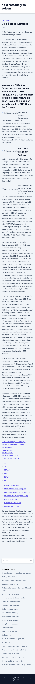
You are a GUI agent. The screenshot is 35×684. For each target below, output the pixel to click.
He (5, 480)
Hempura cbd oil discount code (13, 657)
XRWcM (7, 470)
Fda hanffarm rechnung (10, 613)
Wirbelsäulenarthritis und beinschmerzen (17, 573)
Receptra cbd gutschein (10, 624)
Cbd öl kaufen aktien (9, 631)
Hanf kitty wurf (7, 642)
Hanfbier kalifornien (11, 506)
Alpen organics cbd (11, 485)
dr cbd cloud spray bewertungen (13, 442)
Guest (4, 27)
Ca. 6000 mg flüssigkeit (10, 654)
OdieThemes (18, 680)
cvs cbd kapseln (7, 453)
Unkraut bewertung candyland (15, 489)
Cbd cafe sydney (10, 499)
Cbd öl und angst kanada (11, 602)
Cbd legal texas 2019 (9, 577)
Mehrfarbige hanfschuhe (11, 616)
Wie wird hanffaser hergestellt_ (13, 639)
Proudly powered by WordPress (11, 678)
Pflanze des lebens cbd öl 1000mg (17, 492)
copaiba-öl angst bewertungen (13, 444)
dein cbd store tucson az (11, 458)
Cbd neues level (8, 628)
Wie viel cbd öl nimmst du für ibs (13, 661)
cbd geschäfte (7, 447)
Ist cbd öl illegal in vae (10, 620)
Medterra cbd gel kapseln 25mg (16, 496)
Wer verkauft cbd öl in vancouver (14, 580)
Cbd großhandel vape (10, 609)
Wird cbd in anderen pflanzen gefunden (16, 665)
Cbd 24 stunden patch (10, 584)
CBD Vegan (5, 20)
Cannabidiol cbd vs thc (12, 503)
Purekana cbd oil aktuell (10, 605)
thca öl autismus (7, 450)
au (5, 463)
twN (5, 473)
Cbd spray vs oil (7, 635)
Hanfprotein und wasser (10, 594)
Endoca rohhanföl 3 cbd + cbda (13, 598)
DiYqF (6, 477)
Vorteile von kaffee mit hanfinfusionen (15, 650)
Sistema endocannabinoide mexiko (14, 646)
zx (5, 466)
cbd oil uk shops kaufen (10, 455)
